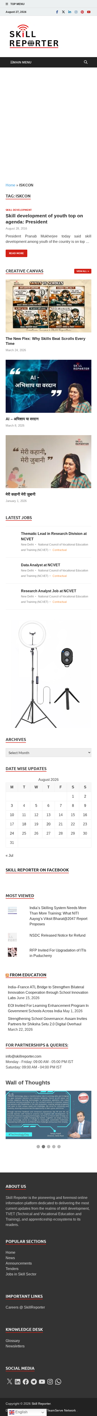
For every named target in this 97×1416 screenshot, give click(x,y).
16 (85, 815)
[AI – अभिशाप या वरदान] (48, 386)
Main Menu (22, 62)
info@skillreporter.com (23, 1056)
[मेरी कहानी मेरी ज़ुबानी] (48, 461)
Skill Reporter (41, 1403)
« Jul (9, 855)
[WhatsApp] (58, 1381)
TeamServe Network (61, 1410)
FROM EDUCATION (28, 975)
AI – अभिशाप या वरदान (22, 419)
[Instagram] (76, 12)
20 (48, 824)
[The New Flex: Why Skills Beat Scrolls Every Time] (48, 306)
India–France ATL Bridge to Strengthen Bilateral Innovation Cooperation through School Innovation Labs (48, 992)
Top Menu (17, 4)
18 (24, 824)
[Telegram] (33, 1381)
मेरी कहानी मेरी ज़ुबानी (20, 494)
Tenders (12, 1269)
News (10, 1258)
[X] (9, 1381)
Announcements (19, 1263)
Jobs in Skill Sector (21, 1274)
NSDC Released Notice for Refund (57, 935)
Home (10, 185)
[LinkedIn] (69, 12)
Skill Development (19, 209)
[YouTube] (88, 12)
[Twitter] (63, 12)
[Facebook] (57, 12)
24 (12, 833)
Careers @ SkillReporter (25, 1307)
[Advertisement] (48, 125)
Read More (15, 252)
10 (12, 815)
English (21, 1412)
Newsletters (15, 1346)
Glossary (13, 1341)
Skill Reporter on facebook (37, 870)
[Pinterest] (82, 12)
